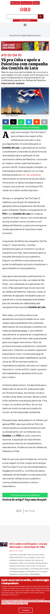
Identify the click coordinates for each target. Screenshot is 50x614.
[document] (25, 307)
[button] (46, 580)
